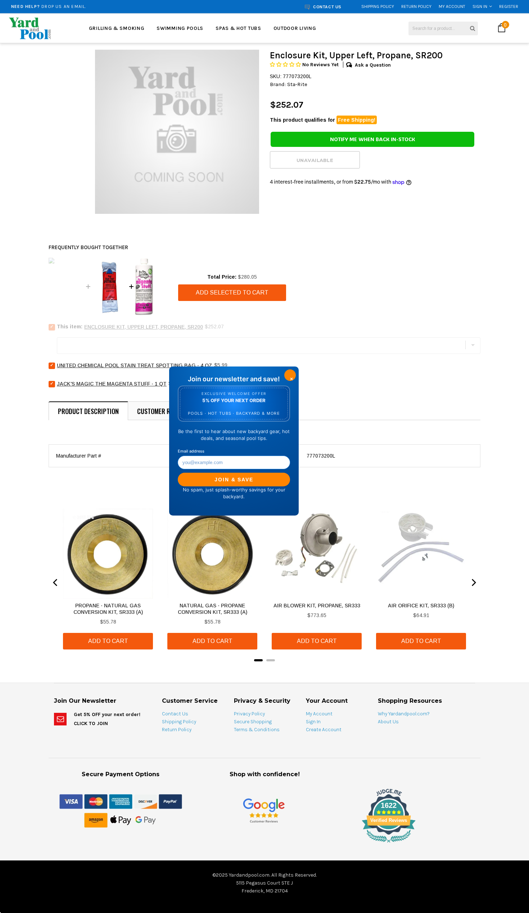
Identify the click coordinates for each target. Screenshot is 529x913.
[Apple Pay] (120, 820)
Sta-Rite (297, 84)
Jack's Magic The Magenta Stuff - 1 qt (112, 384)
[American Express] (120, 801)
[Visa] (71, 801)
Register (508, 6)
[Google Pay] (145, 820)
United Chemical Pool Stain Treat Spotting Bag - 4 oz (134, 365)
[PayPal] (170, 801)
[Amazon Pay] (96, 820)
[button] (286, 65)
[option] (100, 6)
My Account (452, 6)
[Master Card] (96, 801)
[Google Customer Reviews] (264, 810)
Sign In (480, 6)
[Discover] (145, 801)
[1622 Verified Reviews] (264, 844)
